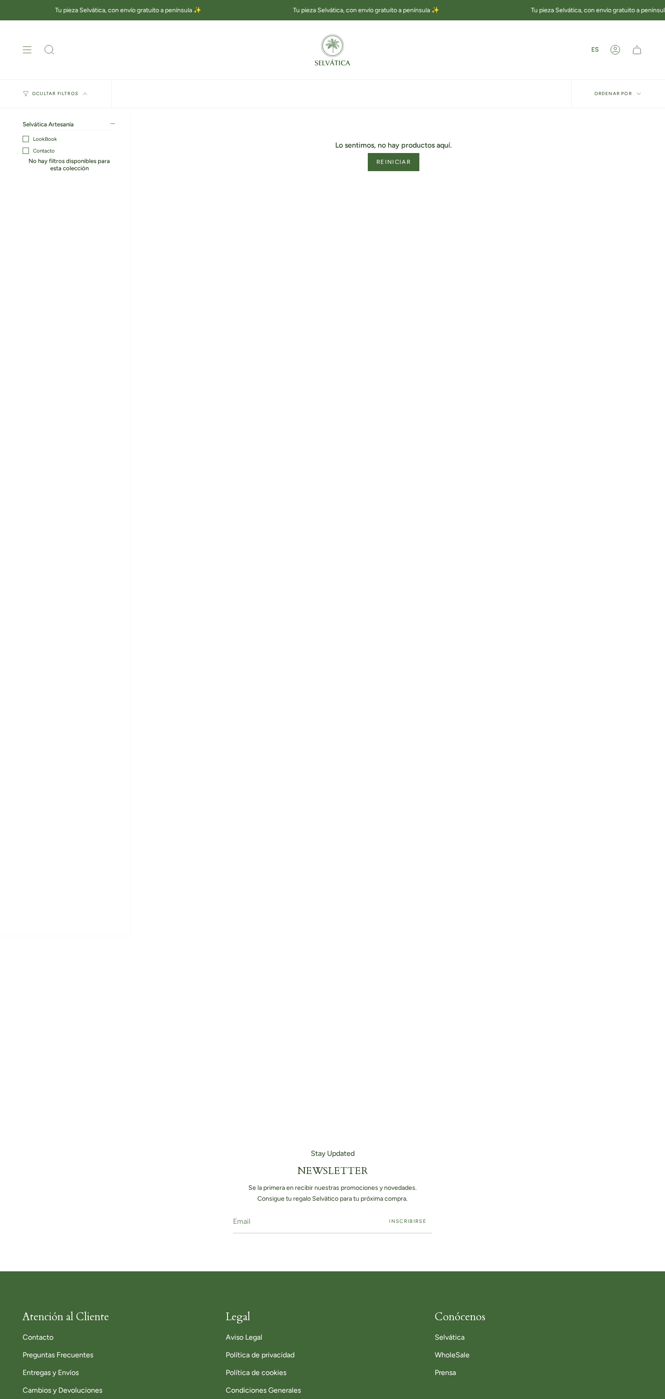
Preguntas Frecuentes (58, 1355)
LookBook (45, 139)
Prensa (445, 1372)
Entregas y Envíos (51, 1372)
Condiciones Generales (263, 1390)
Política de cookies (256, 1372)
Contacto (44, 151)
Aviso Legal (244, 1337)
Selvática (450, 1337)
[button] (49, 49)
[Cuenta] (615, 49)
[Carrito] (637, 49)
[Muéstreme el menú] (27, 49)
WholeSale (452, 1355)
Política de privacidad (260, 1355)
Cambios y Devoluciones (62, 1390)
